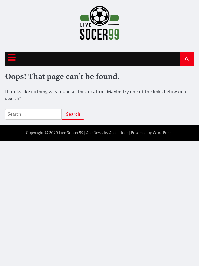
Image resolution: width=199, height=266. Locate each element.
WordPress (162, 132)
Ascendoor (118, 132)
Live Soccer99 (71, 132)
